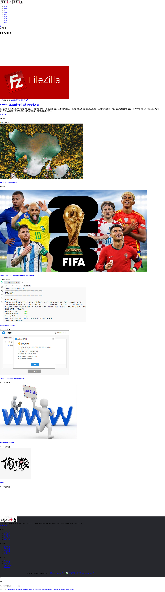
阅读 (5, 14)
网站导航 (7, 537)
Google (10, 589)
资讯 (5, 8)
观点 (5, 16)
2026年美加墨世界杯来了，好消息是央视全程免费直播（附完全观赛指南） (17, 275)
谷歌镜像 (38, 589)
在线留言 (7, 535)
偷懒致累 (2, 482)
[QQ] (3, 525)
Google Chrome (52, 589)
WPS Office (8, 565)
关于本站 (7, 533)
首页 (5, 6)
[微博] (1, 525)
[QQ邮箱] (6, 525)
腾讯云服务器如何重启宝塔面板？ (8, 325)
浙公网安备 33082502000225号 (84, 573)
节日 (5, 21)
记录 (5, 12)
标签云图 (7, 563)
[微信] (5, 525)
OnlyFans (60, 589)
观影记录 (7, 551)
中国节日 (32, 589)
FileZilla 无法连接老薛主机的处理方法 (19, 104)
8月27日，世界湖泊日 (8, 182)
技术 (5, 10)
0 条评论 (22, 100)
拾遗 (5, 19)
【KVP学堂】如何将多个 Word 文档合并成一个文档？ (12, 378)
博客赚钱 (45, 589)
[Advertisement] (57, 50)
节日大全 (7, 553)
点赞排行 (7, 561)
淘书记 (21, 589)
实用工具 (7, 547)
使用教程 (26, 589)
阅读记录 (7, 549)
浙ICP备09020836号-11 (57, 573)
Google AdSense (68, 589)
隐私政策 (7, 539)
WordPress (7, 567)
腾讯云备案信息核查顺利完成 (7, 442)
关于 (5, 23)
